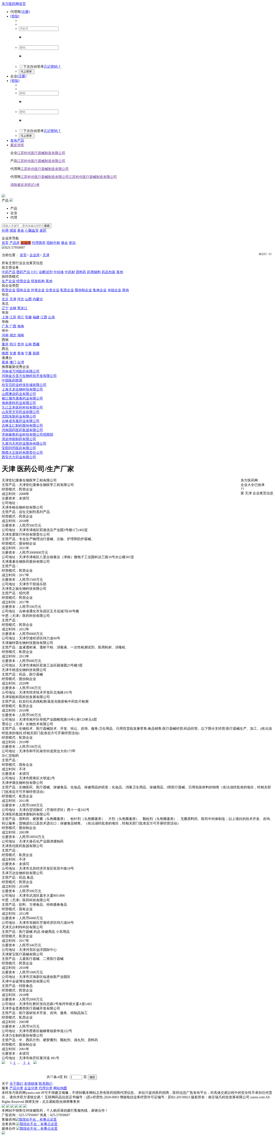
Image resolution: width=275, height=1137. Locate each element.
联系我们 (45, 1083)
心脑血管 (32, 230)
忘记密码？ (52, 66)
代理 (13, 217)
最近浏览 (17, 145)
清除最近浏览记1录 (25, 185)
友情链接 (31, 1083)
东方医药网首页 (14, 4)
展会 (64, 243)
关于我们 (16, 1083)
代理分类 (45, 1088)
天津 (46, 255)
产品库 (14, 243)
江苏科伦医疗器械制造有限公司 (41, 153)
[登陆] (14, 16)
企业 (13, 213)
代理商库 (39, 243)
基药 (43, 230)
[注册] (25, 12)
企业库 (26, 243)
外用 (5, 230)
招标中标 (53, 243)
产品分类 (16, 1088)
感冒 (12, 230)
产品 (13, 208)
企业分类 (31, 1088)
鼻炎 (20, 230)
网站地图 (60, 1088)
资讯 (72, 243)
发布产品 (17, 140)
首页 (5, 243)
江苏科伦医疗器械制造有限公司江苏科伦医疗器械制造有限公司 (69, 177)
